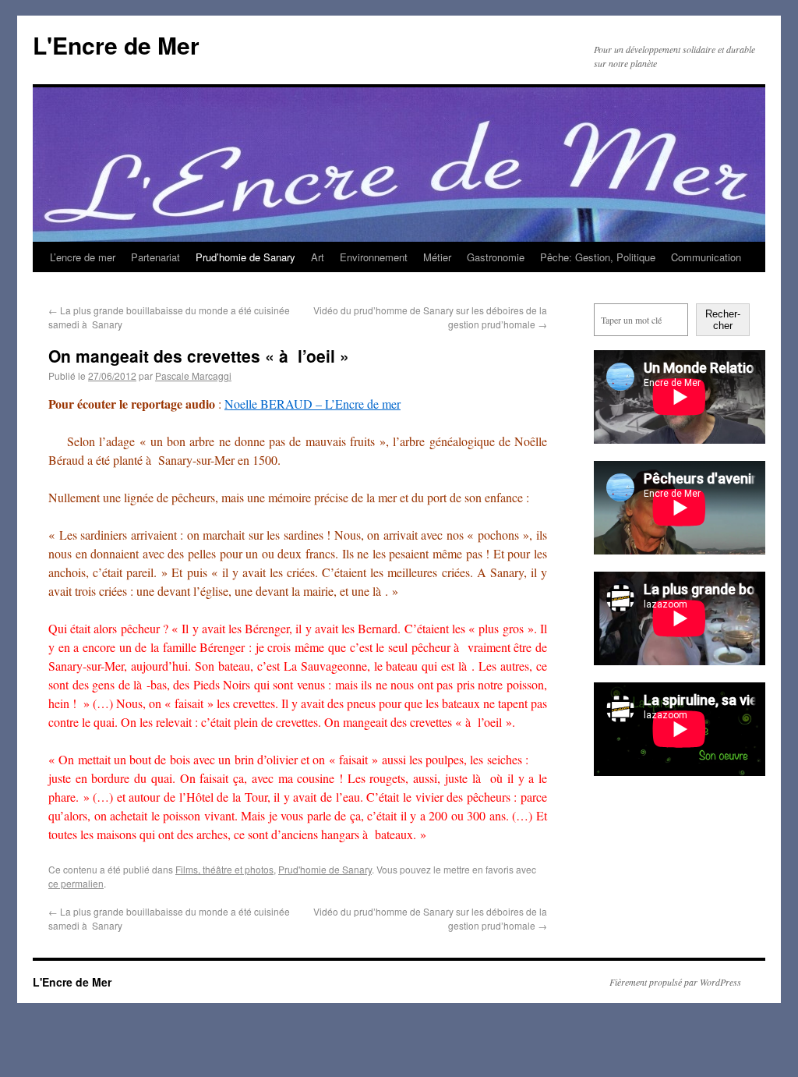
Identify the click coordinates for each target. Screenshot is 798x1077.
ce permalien (76, 883)
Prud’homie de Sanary (245, 257)
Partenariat (155, 257)
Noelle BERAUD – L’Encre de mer (312, 403)
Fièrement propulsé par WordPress (675, 982)
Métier (437, 257)
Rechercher (722, 319)
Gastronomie (495, 257)
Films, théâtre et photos (224, 869)
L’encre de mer (82, 257)
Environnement (374, 257)
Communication (706, 257)
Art (317, 257)
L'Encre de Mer (116, 45)
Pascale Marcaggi (193, 375)
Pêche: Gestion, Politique (597, 257)
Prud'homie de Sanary (325, 869)
